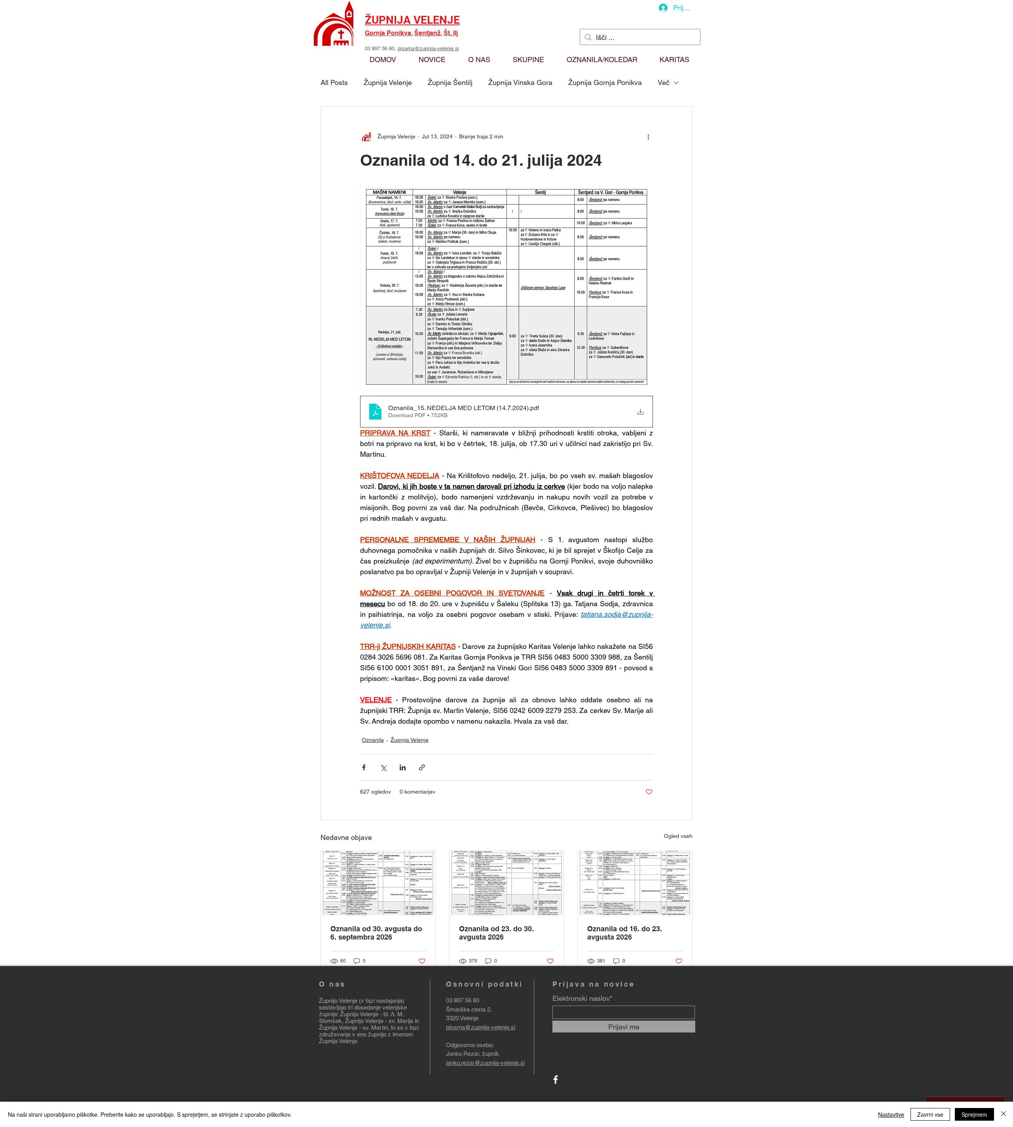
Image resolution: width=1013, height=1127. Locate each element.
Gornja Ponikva (388, 33)
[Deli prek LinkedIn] (402, 767)
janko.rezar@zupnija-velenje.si (485, 1062)
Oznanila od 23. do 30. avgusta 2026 (496, 933)
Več (664, 82)
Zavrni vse (930, 1114)
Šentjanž (427, 33)
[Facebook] (555, 1079)
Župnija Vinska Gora (520, 82)
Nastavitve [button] (891, 1114)
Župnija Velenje (388, 82)
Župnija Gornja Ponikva (605, 82)
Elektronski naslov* (582, 998)
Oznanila (373, 740)
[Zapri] (1003, 1114)
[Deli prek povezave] (422, 767)
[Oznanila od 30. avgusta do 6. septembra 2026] (378, 883)
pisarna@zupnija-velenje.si (428, 48)
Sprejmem (974, 1114)
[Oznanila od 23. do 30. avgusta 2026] (507, 883)
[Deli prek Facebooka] (364, 767)
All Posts (334, 82)
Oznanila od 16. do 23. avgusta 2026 (624, 933)
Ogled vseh (678, 836)
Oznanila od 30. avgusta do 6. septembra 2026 (376, 933)
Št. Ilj (451, 33)
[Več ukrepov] (648, 137)
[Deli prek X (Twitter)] (383, 767)
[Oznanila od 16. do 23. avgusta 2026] (635, 883)
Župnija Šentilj (450, 82)
